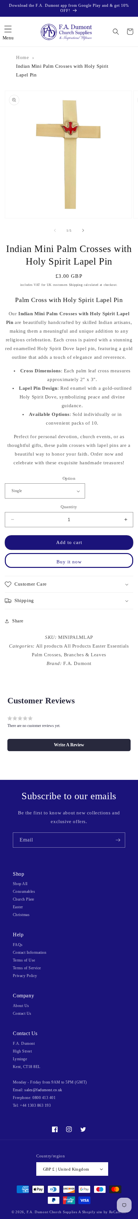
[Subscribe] (118, 840)
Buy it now (69, 561)
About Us (21, 1005)
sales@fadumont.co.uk (43, 1090)
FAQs (18, 944)
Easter (18, 907)
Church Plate (23, 899)
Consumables (24, 891)
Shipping (76, 285)
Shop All (20, 884)
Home (22, 57)
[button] (8, 32)
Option (69, 478)
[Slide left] (55, 230)
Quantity (69, 506)
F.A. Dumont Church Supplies (52, 1212)
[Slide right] (83, 230)
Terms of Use (24, 960)
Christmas (21, 914)
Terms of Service (27, 968)
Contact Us (22, 1013)
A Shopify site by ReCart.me (102, 1212)
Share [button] (17, 621)
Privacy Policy (25, 975)
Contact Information (29, 952)
